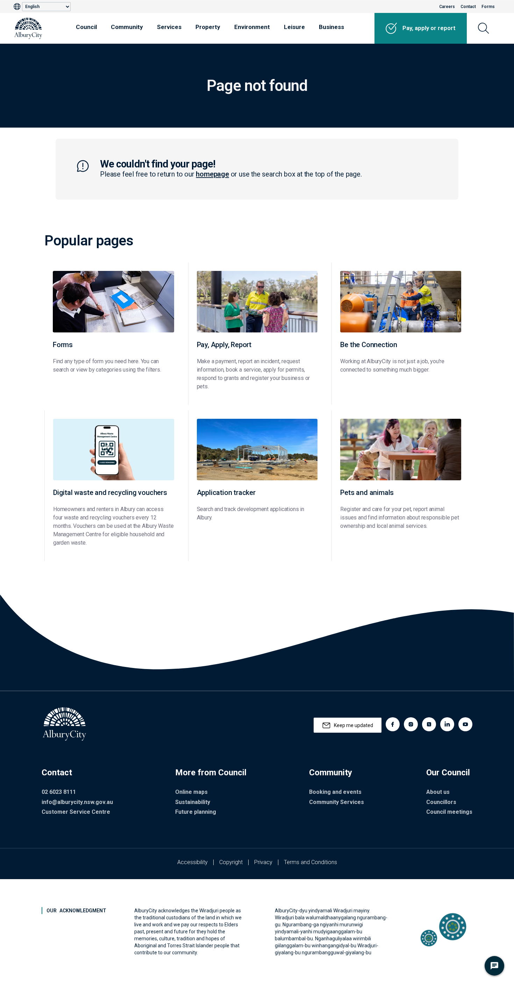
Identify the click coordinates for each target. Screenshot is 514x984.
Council (86, 26)
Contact (468, 6)
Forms (488, 6)
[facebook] (393, 724)
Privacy (263, 862)
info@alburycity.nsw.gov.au (77, 802)
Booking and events (335, 792)
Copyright (231, 862)
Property (207, 26)
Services (169, 26)
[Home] (28, 28)
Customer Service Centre (76, 812)
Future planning (195, 812)
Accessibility (192, 862)
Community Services (336, 802)
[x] (429, 724)
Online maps (191, 792)
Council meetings (449, 812)
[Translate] (18, 6)
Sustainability (192, 802)
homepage (212, 174)
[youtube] (465, 724)
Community (127, 26)
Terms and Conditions (310, 862)
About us (438, 792)
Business (331, 26)
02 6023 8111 (59, 792)
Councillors (441, 802)
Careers (447, 6)
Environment (252, 26)
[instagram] (411, 724)
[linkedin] (447, 724)
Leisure (294, 26)
